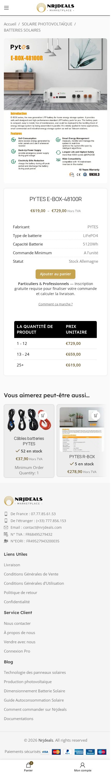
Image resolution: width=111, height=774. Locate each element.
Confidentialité (17, 601)
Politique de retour (20, 592)
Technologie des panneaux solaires (35, 672)
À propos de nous (19, 632)
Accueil (10, 23)
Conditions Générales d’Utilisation (34, 583)
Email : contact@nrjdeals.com (36, 527)
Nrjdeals (45, 740)
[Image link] (23, 500)
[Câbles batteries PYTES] (29, 420)
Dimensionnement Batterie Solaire (34, 690)
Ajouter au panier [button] (55, 273)
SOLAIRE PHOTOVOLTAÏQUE (47, 23)
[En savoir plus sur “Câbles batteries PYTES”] (42, 415)
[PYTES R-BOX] (82, 429)
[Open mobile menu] (6, 8)
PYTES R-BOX (82, 456)
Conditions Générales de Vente (31, 574)
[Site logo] (55, 7)
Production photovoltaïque (28, 681)
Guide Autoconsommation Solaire (34, 700)
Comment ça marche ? (55, 304)
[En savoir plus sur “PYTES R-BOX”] (95, 415)
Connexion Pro (17, 651)
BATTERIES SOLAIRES (22, 30)
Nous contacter (17, 623)
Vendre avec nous (19, 641)
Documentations (18, 718)
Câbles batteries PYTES (29, 441)
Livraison (12, 564)
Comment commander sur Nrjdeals (35, 709)
